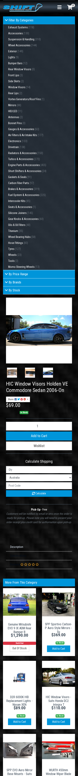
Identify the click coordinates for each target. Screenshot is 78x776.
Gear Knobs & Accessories (26, 219)
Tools (13, 260)
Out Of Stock (19, 648)
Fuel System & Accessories (27, 195)
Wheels (15, 254)
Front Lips (15, 75)
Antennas (15, 117)
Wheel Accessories (22, 45)
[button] (39, 445)
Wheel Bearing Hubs (22, 237)
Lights (13, 57)
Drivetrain (16, 147)
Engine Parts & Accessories (27, 165)
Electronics (17, 141)
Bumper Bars (17, 63)
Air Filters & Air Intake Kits (25, 135)
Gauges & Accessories (23, 129)
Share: (11, 399)
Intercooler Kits (19, 201)
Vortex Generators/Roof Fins (26, 99)
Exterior (15, 51)
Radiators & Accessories (25, 153)
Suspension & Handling (24, 39)
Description (16, 546)
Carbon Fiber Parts (21, 183)
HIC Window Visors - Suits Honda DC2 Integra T (58, 701)
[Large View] (12, 373)
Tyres (14, 248)
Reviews (15, 564)
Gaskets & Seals (20, 177)
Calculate (40, 493)
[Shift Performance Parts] (22, 7)
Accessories (18, 33)
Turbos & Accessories (24, 159)
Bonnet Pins (16, 123)
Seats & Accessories (22, 207)
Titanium (15, 231)
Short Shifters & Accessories (27, 171)
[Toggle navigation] (59, 7)
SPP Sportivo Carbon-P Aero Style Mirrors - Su (58, 628)
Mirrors (14, 105)
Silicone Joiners (20, 213)
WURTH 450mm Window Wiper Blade (58, 772)
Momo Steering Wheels (24, 266)
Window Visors (19, 87)
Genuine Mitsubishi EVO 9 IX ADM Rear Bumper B (19, 628)
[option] (12, 373)
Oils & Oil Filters (19, 225)
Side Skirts (16, 81)
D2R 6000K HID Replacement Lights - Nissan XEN (19, 701)
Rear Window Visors (21, 69)
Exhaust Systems (21, 27)
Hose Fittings (18, 242)
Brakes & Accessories (24, 189)
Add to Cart (39, 436)
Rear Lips (15, 93)
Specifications (18, 555)
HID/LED (15, 111)
